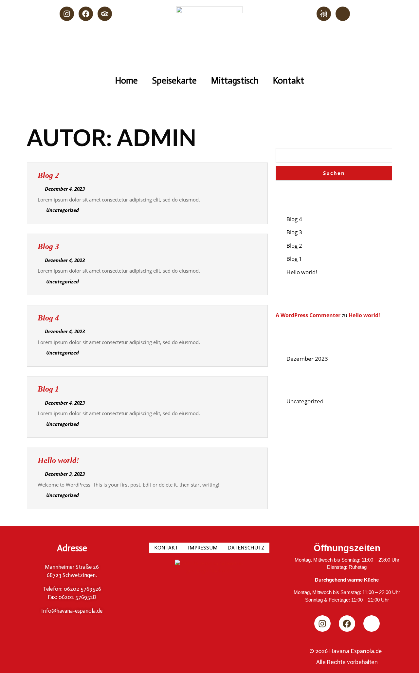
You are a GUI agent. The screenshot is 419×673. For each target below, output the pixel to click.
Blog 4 (48, 318)
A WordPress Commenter (308, 315)
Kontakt (288, 80)
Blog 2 (48, 175)
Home (126, 80)
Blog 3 (48, 246)
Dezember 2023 (307, 358)
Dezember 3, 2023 (65, 474)
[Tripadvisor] (105, 14)
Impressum (203, 548)
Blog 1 (48, 389)
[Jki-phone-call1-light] (324, 14)
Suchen (294, 132)
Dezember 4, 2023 (65, 188)
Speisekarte (174, 80)
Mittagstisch (235, 80)
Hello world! (58, 460)
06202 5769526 (82, 589)
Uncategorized (304, 401)
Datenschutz (246, 548)
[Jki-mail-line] (343, 14)
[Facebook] (86, 14)
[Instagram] (67, 14)
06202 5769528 (76, 597)
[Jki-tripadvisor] (371, 623)
